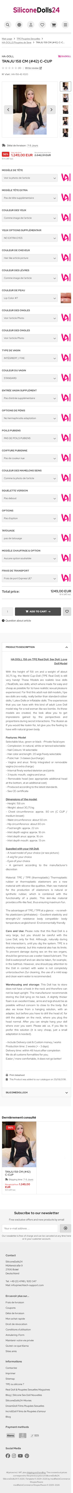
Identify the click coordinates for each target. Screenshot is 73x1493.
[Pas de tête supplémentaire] (66, 201)
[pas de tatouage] (66, 541)
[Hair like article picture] (66, 261)
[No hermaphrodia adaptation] (66, 421)
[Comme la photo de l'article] (66, 481)
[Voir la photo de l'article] (66, 181)
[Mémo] (42, 24)
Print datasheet (17, 1075)
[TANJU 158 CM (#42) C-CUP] (19, 1144)
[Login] (65, 1228)
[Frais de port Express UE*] (66, 581)
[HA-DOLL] (64, 57)
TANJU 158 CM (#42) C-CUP (18, 1173)
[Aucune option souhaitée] (66, 561)
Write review (32, 68)
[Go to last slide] (8, 109)
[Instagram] (14, 1456)
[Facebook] (8, 1456)
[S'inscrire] (30, 24)
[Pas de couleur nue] (66, 461)
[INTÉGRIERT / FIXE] (66, 361)
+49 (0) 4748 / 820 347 (23, 1281)
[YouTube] (20, 1456)
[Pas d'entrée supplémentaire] (66, 401)
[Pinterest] (27, 1456)
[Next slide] (51, 109)
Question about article (18, 620)
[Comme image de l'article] (66, 221)
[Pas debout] (66, 501)
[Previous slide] (8, 1157)
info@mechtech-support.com (27, 1285)
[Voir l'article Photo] (66, 321)
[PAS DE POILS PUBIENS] (66, 441)
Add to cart (38, 611)
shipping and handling (36, 1472)
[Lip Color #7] (66, 302)
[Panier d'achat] (53, 24)
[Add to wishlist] (67, 612)
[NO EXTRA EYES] (66, 241)
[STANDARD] (66, 381)
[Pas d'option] (66, 521)
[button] (65, 86)
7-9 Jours (32, 145)
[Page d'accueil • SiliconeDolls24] (36, 16)
